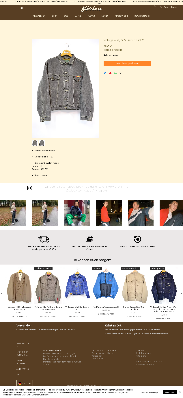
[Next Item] (178, 213)
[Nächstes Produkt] (181, 293)
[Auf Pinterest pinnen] (110, 73)
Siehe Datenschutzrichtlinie (38, 394)
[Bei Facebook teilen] (105, 73)
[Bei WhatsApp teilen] (115, 73)
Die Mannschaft (51, 359)
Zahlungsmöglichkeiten (103, 353)
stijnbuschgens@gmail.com (149, 362)
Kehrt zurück (97, 359)
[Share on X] (120, 73)
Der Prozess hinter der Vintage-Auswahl (62, 362)
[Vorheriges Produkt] (1, 293)
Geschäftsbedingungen (93, 386)
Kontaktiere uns (143, 353)
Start (34, 29)
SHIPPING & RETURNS (113, 50)
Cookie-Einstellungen (150, 392)
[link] (155, 6)
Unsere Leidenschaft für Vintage (59, 353)
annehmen (169, 392)
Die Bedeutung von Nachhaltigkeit (59, 356)
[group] (91, 293)
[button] (57, 16)
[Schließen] (179, 392)
